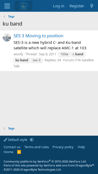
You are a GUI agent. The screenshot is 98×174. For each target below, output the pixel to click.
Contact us (12, 147)
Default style (17, 139)
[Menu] (7, 6)
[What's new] (92, 6)
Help (81, 147)
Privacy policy (63, 147)
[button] (31, 139)
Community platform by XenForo (45, 161)
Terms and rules (36, 147)
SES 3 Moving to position (39, 36)
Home (8, 151)
